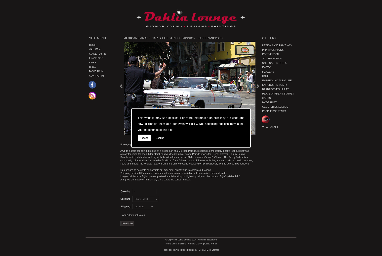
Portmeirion (270, 54)
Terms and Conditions (175, 243)
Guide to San (97, 53)
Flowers (268, 71)
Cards (266, 98)
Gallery (94, 49)
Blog (92, 67)
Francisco (96, 58)
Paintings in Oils (273, 49)
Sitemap (215, 250)
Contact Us (96, 75)
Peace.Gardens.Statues (277, 93)
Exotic (266, 67)
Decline (160, 137)
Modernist (269, 102)
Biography (96, 71)
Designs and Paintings (277, 45)
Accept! (144, 137)
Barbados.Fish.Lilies (275, 89)
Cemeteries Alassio (275, 106)
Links (92, 62)
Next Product (257, 86)
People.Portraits (274, 111)
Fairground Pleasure (277, 80)
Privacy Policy (187, 123)
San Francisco (272, 58)
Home (92, 45)
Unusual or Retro (274, 63)
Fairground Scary (274, 85)
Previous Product (122, 86)
